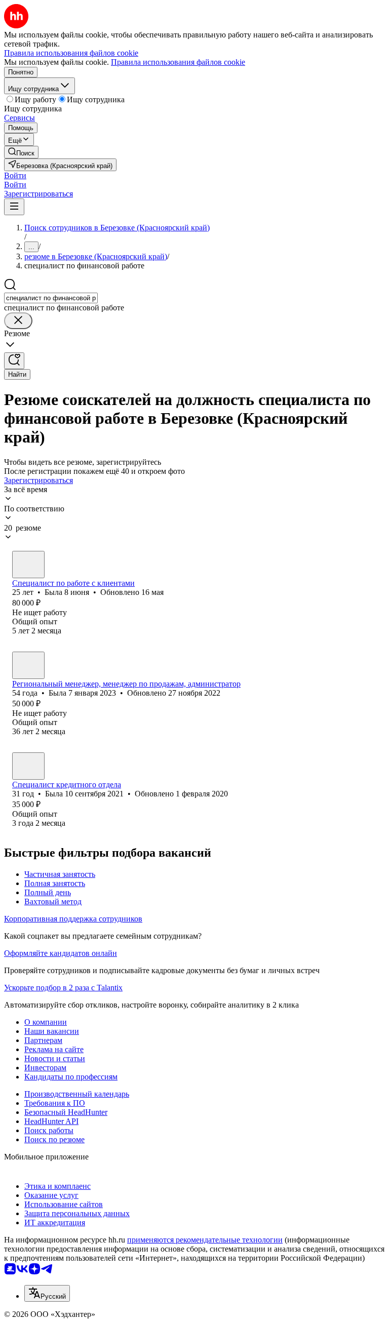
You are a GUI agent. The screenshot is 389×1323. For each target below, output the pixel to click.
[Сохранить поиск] (14, 360)
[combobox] (51, 298)
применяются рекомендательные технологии (205, 1239)
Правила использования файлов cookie (178, 62)
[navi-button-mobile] (14, 206)
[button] (15, 175)
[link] (21, 152)
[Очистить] (18, 320)
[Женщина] (28, 564)
